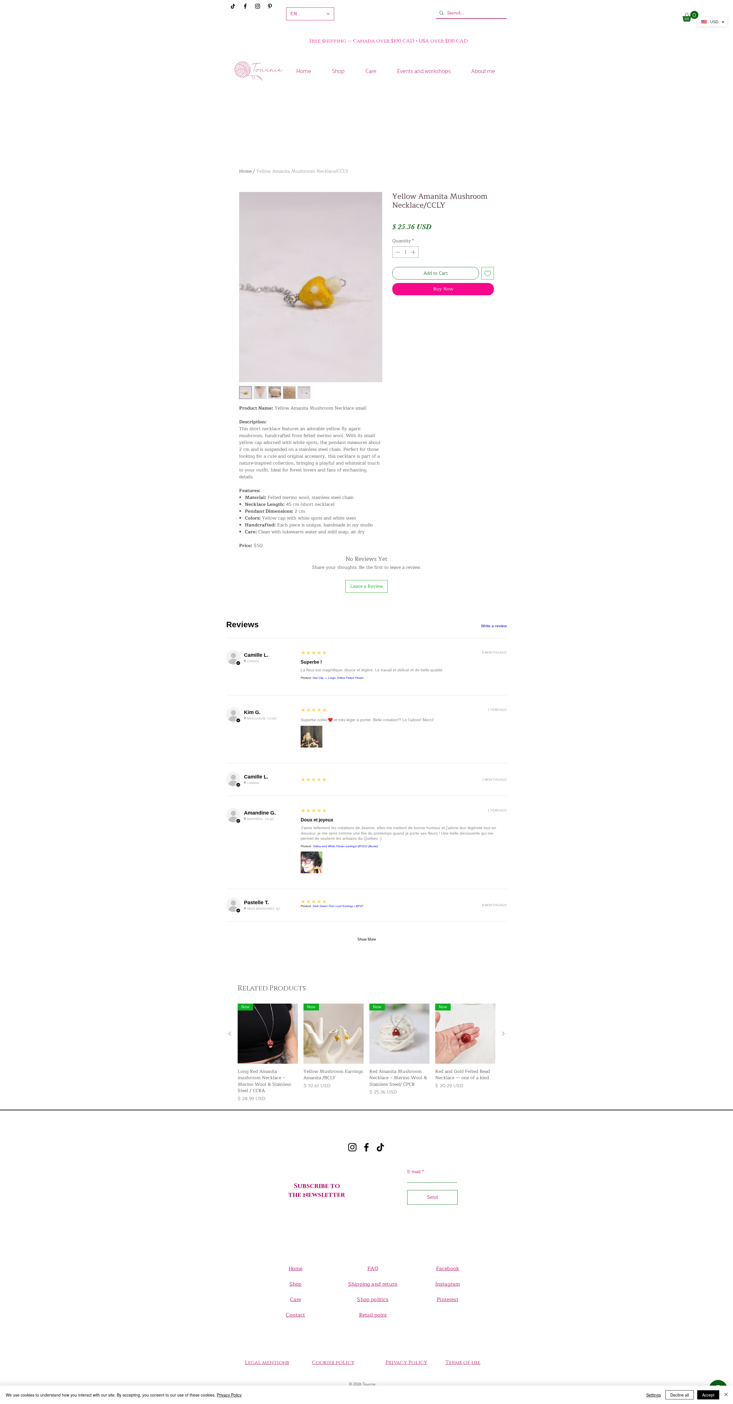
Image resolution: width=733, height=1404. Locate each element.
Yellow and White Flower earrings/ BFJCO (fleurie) (345, 846)
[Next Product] (503, 1033)
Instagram (447, 1284)
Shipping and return (372, 1284)
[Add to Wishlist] (487, 273)
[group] (366, 1053)
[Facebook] (245, 6)
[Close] (726, 1394)
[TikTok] (380, 1147)
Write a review (494, 626)
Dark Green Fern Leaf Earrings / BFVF (338, 906)
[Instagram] (257, 6)
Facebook (447, 1268)
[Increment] (414, 252)
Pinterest (447, 1299)
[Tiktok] (233, 6)
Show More (366, 939)
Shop (295, 1284)
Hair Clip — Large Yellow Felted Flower (338, 677)
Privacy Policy (229, 1395)
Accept (708, 1395)
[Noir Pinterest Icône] (270, 6)
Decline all (679, 1395)
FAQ (372, 1268)
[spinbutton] (405, 252)
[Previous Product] (229, 1033)
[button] (690, 16)
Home (245, 171)
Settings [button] (653, 1395)
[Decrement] (397, 252)
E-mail (414, 1171)
